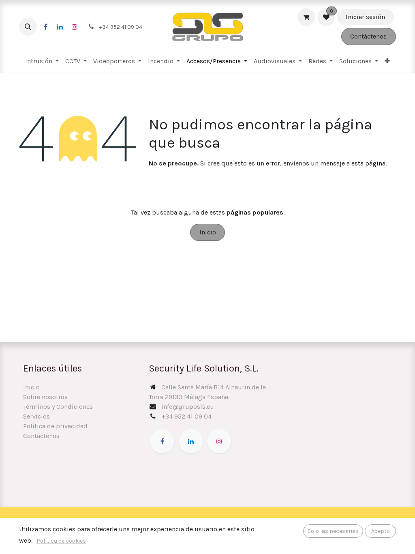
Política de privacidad (55, 426)
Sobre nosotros (45, 397)
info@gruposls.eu (187, 406)
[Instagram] (74, 26)
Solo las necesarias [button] (333, 531)
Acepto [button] (380, 531)
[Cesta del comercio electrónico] (306, 17)
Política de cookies (61, 540)
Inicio (207, 232)
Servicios (36, 416)
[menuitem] (42, 61)
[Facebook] (45, 26)
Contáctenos (368, 36)
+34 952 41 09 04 (186, 416)
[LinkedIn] (59, 26)
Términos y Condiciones (58, 406)
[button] (28, 27)
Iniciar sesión (365, 17)
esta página (368, 163)
